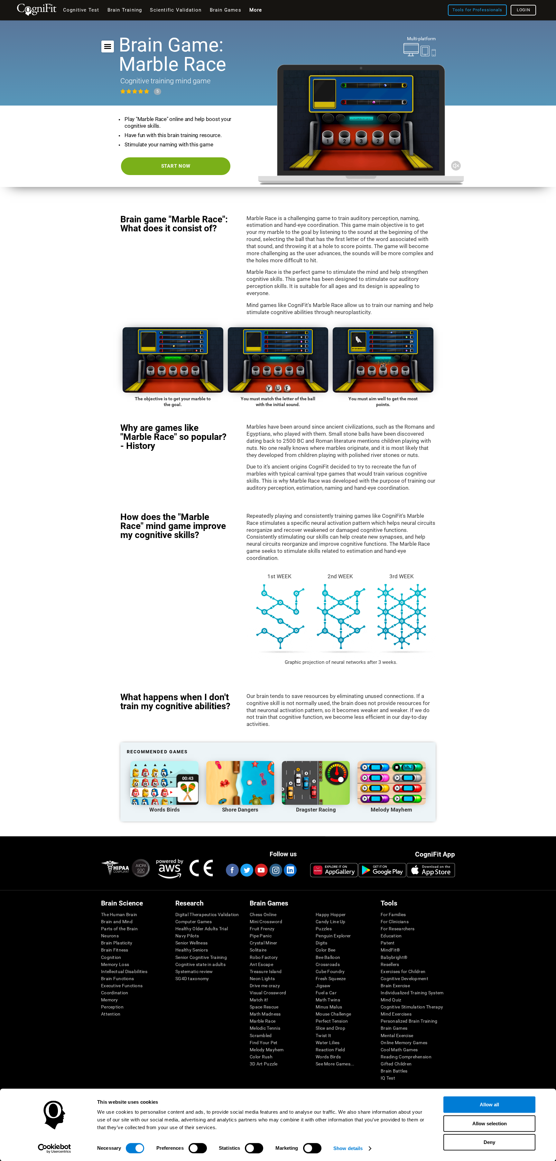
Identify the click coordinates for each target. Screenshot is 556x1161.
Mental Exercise (397, 1035)
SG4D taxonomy (192, 978)
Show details (348, 1148)
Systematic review (194, 971)
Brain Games (394, 1028)
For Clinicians (395, 921)
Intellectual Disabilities (124, 971)
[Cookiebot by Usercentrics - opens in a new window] (54, 1148)
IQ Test (388, 1078)
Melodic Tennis (265, 1028)
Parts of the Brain (119, 928)
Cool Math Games (399, 1049)
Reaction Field (330, 1049)
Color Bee (326, 949)
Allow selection (489, 1123)
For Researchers (397, 928)
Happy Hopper (331, 914)
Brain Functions (117, 978)
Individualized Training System (412, 992)
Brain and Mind (117, 921)
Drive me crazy (265, 985)
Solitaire (258, 949)
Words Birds (328, 1056)
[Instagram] (275, 870)
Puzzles (324, 928)
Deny (489, 1142)
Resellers (390, 964)
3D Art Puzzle (264, 1063)
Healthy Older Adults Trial (201, 928)
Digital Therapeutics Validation (207, 914)
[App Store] (431, 870)
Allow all (489, 1104)
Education (391, 935)
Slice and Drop (330, 1028)
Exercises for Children (403, 971)
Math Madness (265, 1014)
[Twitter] (246, 870)
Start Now (175, 166)
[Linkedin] (290, 870)
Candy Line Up (331, 921)
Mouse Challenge (333, 1014)
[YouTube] (261, 870)
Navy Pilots (187, 935)
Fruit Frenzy (262, 928)
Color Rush (261, 1056)
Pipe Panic (261, 935)
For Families (393, 914)
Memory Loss (115, 964)
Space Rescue (264, 1006)
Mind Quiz (391, 999)
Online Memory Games (404, 1042)
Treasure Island (266, 971)
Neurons (110, 935)
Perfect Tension (332, 1021)
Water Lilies (327, 1042)
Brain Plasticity (116, 942)
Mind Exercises (396, 1014)
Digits (322, 942)
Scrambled (261, 1035)
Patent (388, 942)
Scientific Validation (175, 10)
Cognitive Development (404, 978)
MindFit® (390, 949)
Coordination (114, 992)
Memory (109, 999)
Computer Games (193, 921)
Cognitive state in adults (200, 964)
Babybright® (394, 957)
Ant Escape (261, 964)
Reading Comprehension (406, 1056)
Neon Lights (262, 978)
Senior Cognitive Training (201, 957)
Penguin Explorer (333, 935)
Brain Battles (394, 1070)
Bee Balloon (328, 957)
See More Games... (335, 1063)
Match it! (259, 999)
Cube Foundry (330, 971)
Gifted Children (396, 1063)
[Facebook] (232, 870)
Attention (111, 1014)
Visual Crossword (268, 992)
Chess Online (263, 914)
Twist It (323, 1035)
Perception (112, 1006)
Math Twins (328, 999)
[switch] (198, 1148)
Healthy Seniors (191, 949)
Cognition (111, 957)
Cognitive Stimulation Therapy (412, 1006)
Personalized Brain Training (409, 1021)
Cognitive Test (81, 10)
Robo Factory (264, 957)
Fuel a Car (326, 992)
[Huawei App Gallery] (334, 870)
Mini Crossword (266, 921)
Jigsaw (323, 985)
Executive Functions (122, 985)
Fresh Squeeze (331, 978)
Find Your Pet (264, 1042)
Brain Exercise (395, 985)
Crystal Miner (263, 942)
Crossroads (328, 964)
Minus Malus (329, 1006)
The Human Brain (119, 914)
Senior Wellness (191, 942)
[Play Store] (382, 870)
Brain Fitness (114, 949)
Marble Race (262, 1021)
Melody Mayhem (267, 1049)
